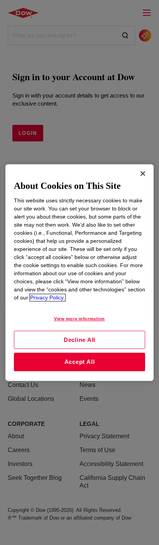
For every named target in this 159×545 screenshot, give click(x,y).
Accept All (79, 361)
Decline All (79, 339)
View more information (79, 318)
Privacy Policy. (47, 297)
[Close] (142, 173)
